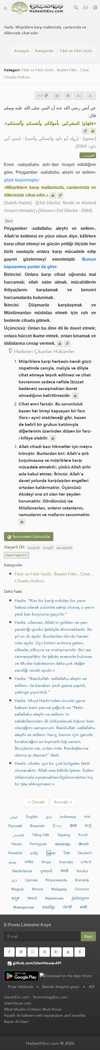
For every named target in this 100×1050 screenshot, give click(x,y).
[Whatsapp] (32, 952)
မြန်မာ (50, 852)
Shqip (46, 861)
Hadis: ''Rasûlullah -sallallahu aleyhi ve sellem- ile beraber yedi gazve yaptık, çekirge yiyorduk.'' (51, 685)
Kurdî (82, 834)
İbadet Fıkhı (67, 70)
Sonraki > (63, 802)
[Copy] (85, 131)
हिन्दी (73, 825)
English (32, 816)
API (92, 986)
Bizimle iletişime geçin (60, 986)
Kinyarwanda (56, 880)
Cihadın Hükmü (17, 77)
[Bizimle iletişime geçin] (85, 8)
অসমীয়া (28, 861)
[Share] (57, 96)
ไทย (66, 852)
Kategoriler (44, 50)
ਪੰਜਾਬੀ (67, 907)
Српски (31, 880)
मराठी (83, 907)
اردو (49, 816)
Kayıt (88, 936)
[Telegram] (44, 952)
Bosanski (37, 825)
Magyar (17, 889)
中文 (88, 825)
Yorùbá (82, 871)
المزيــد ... (87, 155)
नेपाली (64, 871)
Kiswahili (15, 852)
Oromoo (82, 889)
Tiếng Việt (40, 834)
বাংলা (87, 816)
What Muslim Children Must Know (32, 1009)
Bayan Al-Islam (16, 1021)
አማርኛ (86, 861)
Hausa (16, 843)
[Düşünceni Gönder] (93, 131)
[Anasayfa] (5, 8)
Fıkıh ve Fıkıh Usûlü (76, 50)
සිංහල (57, 825)
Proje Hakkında (20, 986)
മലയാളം (62, 843)
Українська (54, 898)
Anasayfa (21, 50)
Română (82, 880)
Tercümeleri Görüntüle (30, 536)
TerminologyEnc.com (50, 997)
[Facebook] (9, 952)
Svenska (66, 861)
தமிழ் (34, 852)
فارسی (18, 834)
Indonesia (68, 816)
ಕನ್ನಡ (15, 898)
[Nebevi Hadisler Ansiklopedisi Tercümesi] (37, 8)
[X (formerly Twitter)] (21, 952)
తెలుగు (83, 843)
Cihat (84, 70)
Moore (37, 889)
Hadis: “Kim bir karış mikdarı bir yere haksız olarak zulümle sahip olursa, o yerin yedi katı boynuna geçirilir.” (54, 607)
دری (14, 880)
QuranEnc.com (16, 997)
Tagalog (63, 834)
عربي (14, 816)
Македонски (23, 907)
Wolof (32, 898)
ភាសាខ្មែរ (48, 907)
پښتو (12, 861)
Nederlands (22, 871)
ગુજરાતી (46, 871)
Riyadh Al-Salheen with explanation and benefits (44, 1015)
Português (38, 843)
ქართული (80, 898)
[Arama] (76, 8)
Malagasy (59, 889)
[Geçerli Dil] (95, 8)
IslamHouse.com (17, 1003)
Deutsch (85, 852)
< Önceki (36, 802)
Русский (15, 825)
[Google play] (56, 952)
